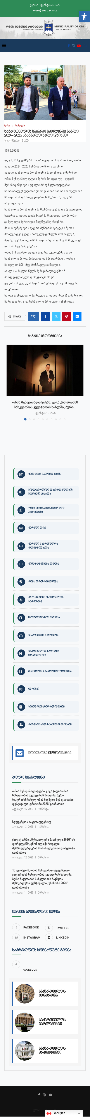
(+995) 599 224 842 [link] (45, 10)
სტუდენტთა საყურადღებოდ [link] (31, 822)
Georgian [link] (58, 1113)
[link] (84, 16)
